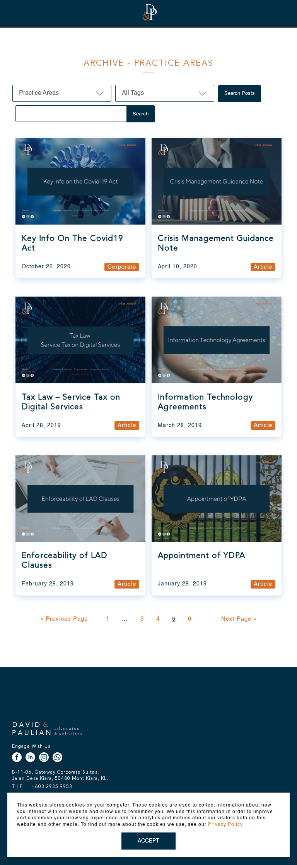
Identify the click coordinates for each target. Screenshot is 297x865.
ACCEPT (148, 841)
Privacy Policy (225, 824)
